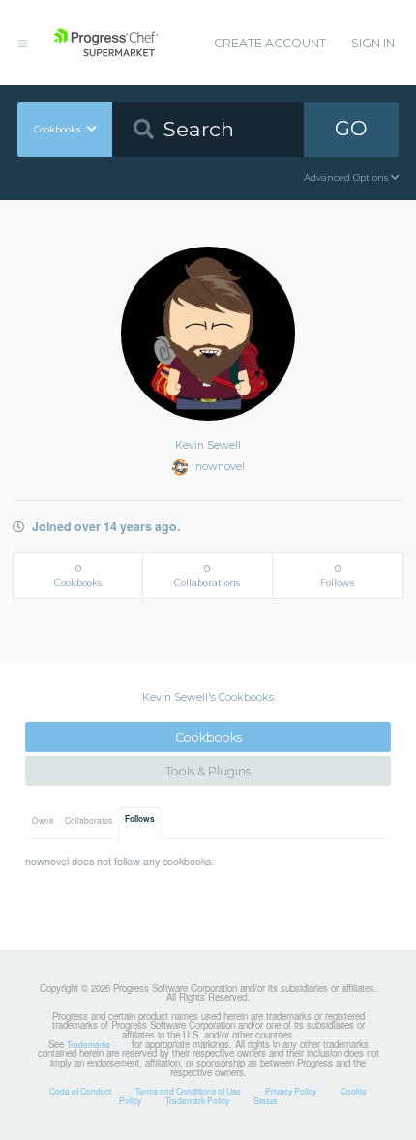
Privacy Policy (290, 1090)
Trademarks (88, 1044)
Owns (42, 820)
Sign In (373, 43)
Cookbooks (208, 737)
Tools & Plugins (208, 771)
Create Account (270, 43)
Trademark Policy (197, 1100)
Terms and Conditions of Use (188, 1090)
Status (265, 1100)
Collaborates (88, 820)
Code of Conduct (80, 1090)
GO (351, 128)
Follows (140, 819)
